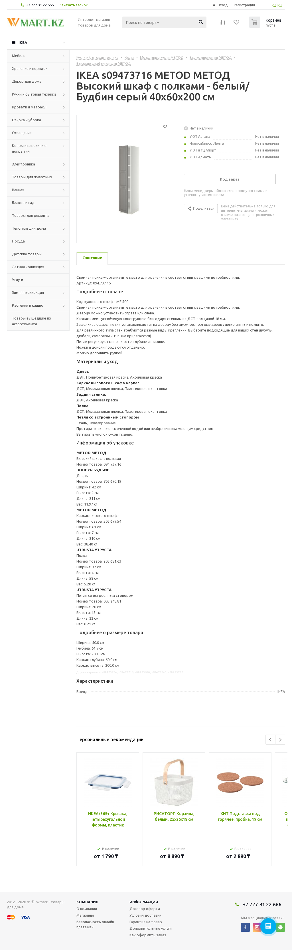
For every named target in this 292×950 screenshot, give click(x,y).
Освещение (22, 133)
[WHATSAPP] (280, 927)
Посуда (18, 241)
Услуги (17, 280)
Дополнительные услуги (150, 928)
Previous (270, 739)
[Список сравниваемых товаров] (222, 24)
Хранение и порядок (30, 68)
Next (280, 739)
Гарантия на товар (145, 922)
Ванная (18, 190)
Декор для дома (26, 81)
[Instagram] (257, 927)
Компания (87, 902)
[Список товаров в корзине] (265, 26)
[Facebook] (245, 927)
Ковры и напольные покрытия (29, 148)
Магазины (85, 915)
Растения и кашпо (27, 305)
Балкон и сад (23, 203)
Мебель (18, 56)
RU (279, 5)
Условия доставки (145, 915)
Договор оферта (144, 909)
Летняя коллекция (28, 267)
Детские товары (27, 254)
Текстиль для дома (29, 228)
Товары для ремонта (30, 215)
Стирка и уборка (26, 120)
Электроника (23, 164)
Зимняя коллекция (28, 292)
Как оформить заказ (147, 935)
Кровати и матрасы (29, 107)
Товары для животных (32, 177)
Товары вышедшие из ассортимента (31, 321)
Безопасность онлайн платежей (95, 924)
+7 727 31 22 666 (40, 5)
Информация (143, 902)
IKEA (23, 43)
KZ (274, 5)
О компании (86, 909)
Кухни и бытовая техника (34, 94)
